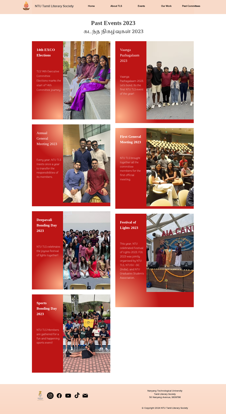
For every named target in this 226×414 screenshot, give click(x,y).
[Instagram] (50, 395)
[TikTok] (77, 395)
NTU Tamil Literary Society (54, 6)
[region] (71, 80)
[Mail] (85, 396)
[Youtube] (68, 395)
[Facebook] (59, 395)
